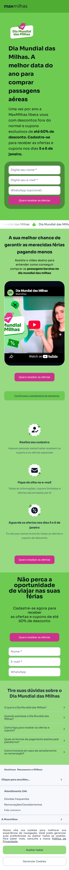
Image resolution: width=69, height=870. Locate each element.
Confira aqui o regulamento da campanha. (37, 395)
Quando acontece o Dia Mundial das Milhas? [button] (26, 718)
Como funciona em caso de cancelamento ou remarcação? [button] (30, 752)
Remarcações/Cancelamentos (23, 804)
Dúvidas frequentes (16, 799)
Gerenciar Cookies (34, 861)
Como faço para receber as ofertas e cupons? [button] (27, 729)
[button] (64, 707)
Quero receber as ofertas (34, 200)
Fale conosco (12, 810)
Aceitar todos (34, 849)
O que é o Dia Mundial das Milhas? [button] (25, 707)
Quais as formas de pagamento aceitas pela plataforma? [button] (31, 741)
